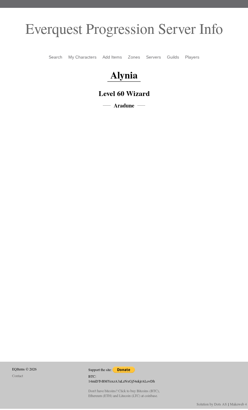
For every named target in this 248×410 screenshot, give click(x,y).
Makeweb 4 (238, 404)
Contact (17, 375)
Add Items (112, 57)
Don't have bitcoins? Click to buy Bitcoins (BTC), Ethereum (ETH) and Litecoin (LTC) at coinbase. (124, 393)
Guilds (173, 57)
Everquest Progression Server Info (124, 28)
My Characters (82, 57)
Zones (134, 57)
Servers (153, 57)
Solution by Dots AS (212, 404)
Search (55, 57)
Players (192, 57)
